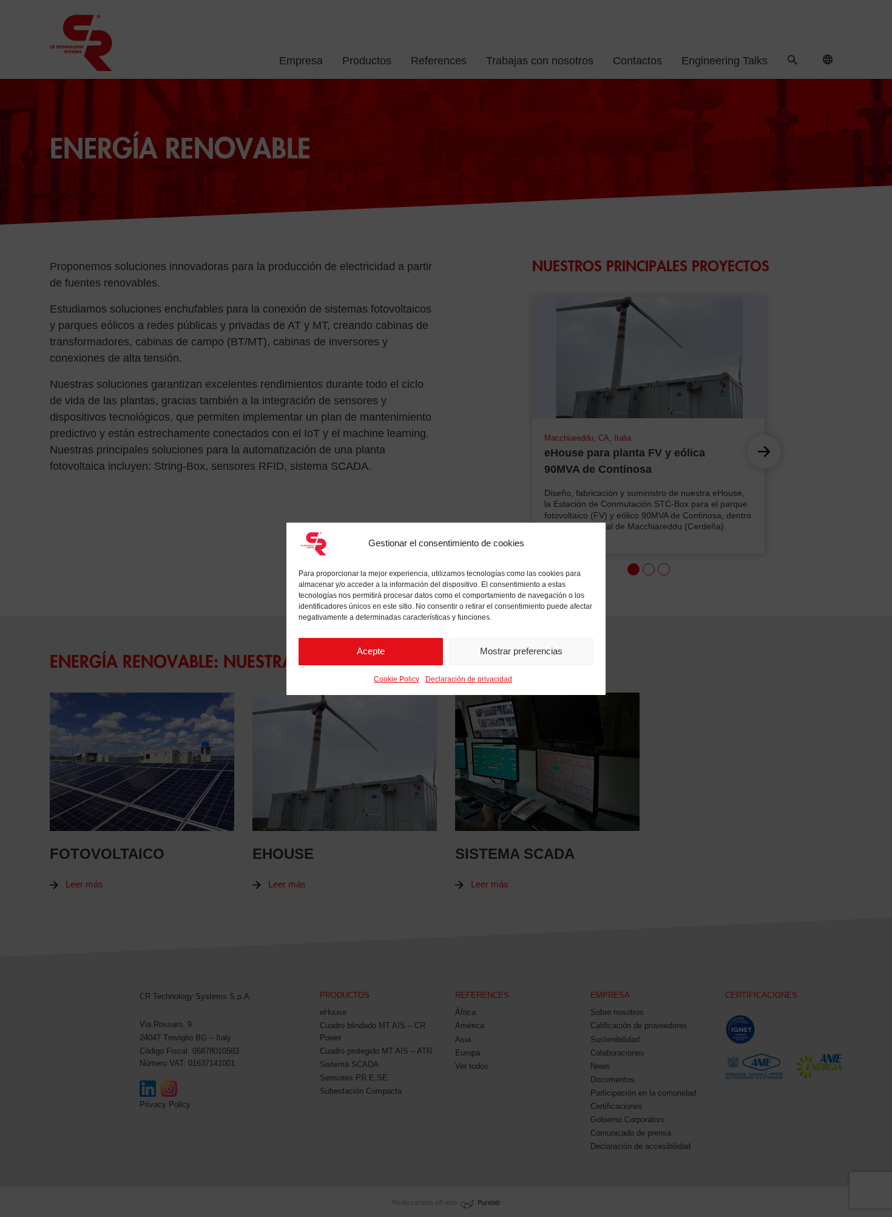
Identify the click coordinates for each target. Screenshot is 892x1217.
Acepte (371, 651)
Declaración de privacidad (468, 679)
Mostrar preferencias (521, 651)
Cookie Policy (396, 679)
